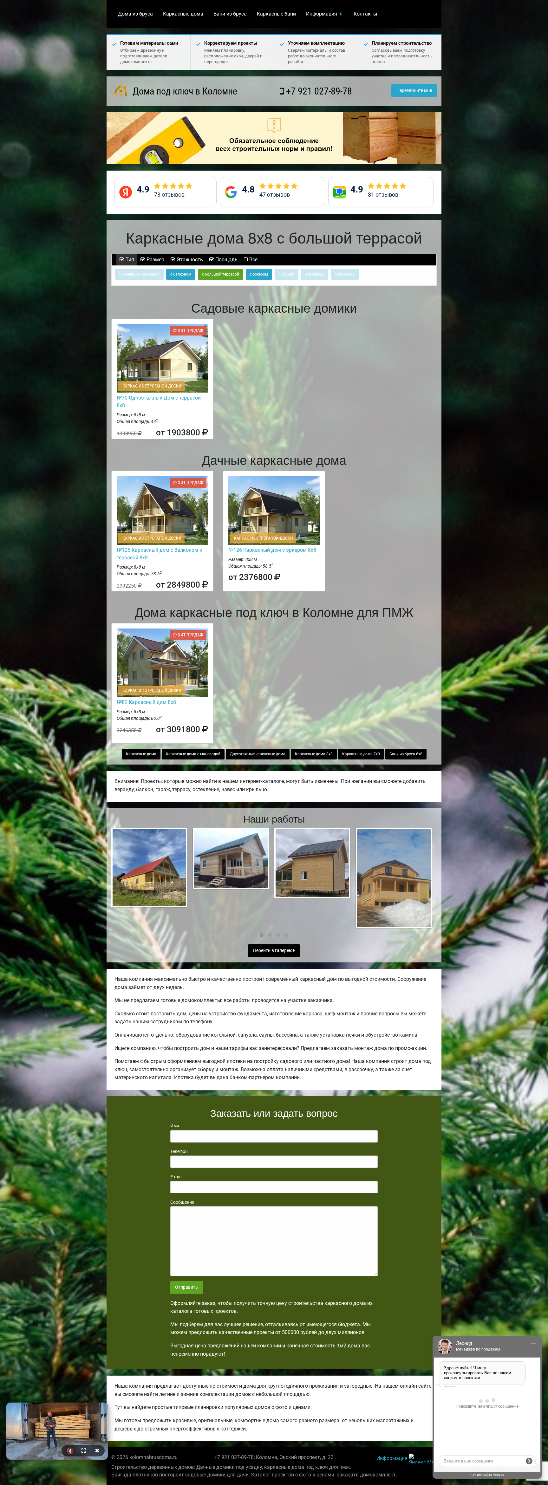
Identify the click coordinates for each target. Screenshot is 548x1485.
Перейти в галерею (273, 950)
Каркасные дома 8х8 (314, 754)
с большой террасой (220, 274)
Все (253, 260)
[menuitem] (135, 14)
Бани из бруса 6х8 (405, 754)
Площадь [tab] (226, 260)
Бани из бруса (230, 14)
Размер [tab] (154, 260)
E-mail (176, 1176)
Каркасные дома (183, 14)
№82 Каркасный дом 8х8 (146, 702)
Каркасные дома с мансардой (193, 754)
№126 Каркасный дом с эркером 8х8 (272, 550)
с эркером (259, 274)
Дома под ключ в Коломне (183, 91)
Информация (321, 14)
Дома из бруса (135, 14)
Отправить (186, 1287)
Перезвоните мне (414, 90)
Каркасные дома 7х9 (361, 754)
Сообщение (182, 1202)
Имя (174, 1125)
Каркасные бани (276, 14)
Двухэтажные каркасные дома (257, 754)
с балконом (180, 274)
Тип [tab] (129, 260)
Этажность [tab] (189, 260)
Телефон (179, 1151)
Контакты (365, 14)
